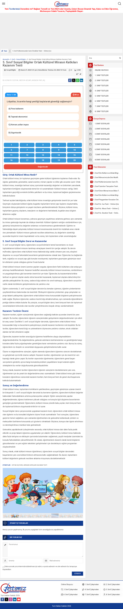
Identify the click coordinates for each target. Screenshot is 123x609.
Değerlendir (43, 167)
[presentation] (9, 50)
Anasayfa (6, 59)
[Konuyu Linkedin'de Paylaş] (81, 80)
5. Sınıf (12, 59)
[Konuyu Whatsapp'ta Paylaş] (77, 80)
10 (79, 516)
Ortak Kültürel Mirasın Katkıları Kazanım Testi (29, 465)
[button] (7, 515)
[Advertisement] (61, 31)
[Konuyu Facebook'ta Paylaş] (70, 80)
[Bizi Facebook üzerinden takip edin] (2, 599)
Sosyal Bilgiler (21, 59)
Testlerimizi (14, 9)
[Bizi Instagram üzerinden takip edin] (10, 599)
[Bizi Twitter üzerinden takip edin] (6, 599)
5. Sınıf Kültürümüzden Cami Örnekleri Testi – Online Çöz (31, 51)
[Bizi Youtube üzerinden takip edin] (19, 599)
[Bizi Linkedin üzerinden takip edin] (14, 599)
